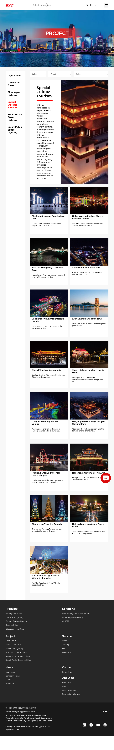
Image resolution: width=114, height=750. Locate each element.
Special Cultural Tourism (12, 105)
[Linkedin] (84, 724)
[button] (106, 5)
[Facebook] (91, 724)
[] (106, 478)
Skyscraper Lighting (14, 93)
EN (91, 5)
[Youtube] (98, 724)
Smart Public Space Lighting (15, 130)
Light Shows (15, 75)
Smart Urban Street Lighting (15, 117)
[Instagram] (104, 724)
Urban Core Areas (14, 84)
